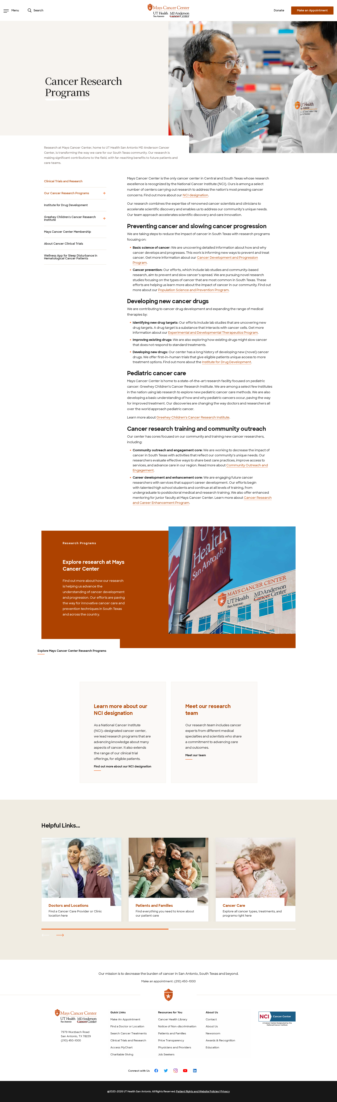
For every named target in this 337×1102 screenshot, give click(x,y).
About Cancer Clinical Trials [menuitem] (63, 244)
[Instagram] (175, 1070)
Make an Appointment (312, 10)
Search (38, 10)
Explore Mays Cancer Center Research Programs (72, 651)
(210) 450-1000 (71, 1040)
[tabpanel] (123, 732)
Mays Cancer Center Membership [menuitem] (67, 232)
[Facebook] (156, 1070)
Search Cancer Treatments (128, 1033)
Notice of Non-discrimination (177, 1026)
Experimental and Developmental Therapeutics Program (213, 333)
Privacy (225, 1091)
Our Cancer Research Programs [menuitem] (66, 195)
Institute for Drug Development (226, 362)
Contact (211, 1019)
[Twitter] (166, 1070)
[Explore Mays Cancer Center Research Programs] (232, 580)
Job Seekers (166, 1054)
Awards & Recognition (220, 1040)
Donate (279, 10)
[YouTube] (185, 1070)
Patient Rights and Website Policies (197, 1091)
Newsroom (213, 1033)
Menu (15, 10)
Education (212, 1047)
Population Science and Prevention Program (193, 290)
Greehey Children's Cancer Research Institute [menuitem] (70, 220)
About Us (212, 1026)
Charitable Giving (121, 1054)
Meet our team (195, 755)
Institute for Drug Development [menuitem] (66, 205)
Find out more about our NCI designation (122, 766)
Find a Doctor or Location (127, 1026)
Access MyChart (121, 1047)
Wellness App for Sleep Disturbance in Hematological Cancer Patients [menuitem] (70, 257)
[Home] (168, 11)
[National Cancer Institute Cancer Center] (277, 1022)
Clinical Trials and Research (128, 1040)
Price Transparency (171, 1040)
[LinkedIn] (195, 1070)
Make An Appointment (125, 1019)
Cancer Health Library (172, 1019)
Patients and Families (172, 1033)
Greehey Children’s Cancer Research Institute (192, 417)
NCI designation (195, 195)
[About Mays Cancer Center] (76, 1019)
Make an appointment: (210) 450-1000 (168, 981)
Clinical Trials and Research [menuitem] (63, 181)
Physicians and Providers (174, 1047)
